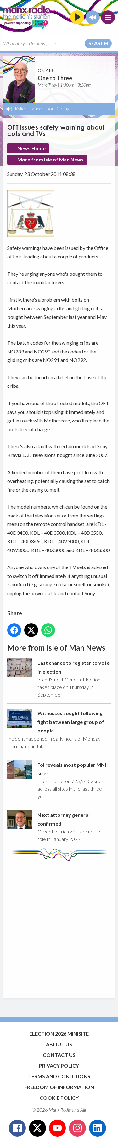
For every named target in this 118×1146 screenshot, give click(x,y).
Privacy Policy (59, 1066)
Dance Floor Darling (48, 108)
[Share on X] (31, 630)
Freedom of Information (59, 1087)
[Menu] (108, 17)
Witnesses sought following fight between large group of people (70, 721)
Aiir (83, 1110)
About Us (59, 1044)
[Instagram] (77, 1128)
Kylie (20, 108)
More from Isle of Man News (50, 159)
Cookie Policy (59, 1098)
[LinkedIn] (97, 1128)
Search (98, 43)
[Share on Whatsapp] (48, 630)
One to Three (55, 78)
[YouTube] (57, 1128)
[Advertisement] (59, 926)
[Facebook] (17, 1128)
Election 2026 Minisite (59, 1033)
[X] (37, 1128)
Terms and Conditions (59, 1076)
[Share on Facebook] (14, 630)
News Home (31, 148)
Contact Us (59, 1055)
